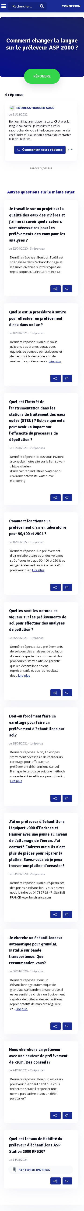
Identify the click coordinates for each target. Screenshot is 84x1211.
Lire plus (55, 361)
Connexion (71, 6)
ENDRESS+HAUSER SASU (35, 108)
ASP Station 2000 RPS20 (34, 1170)
